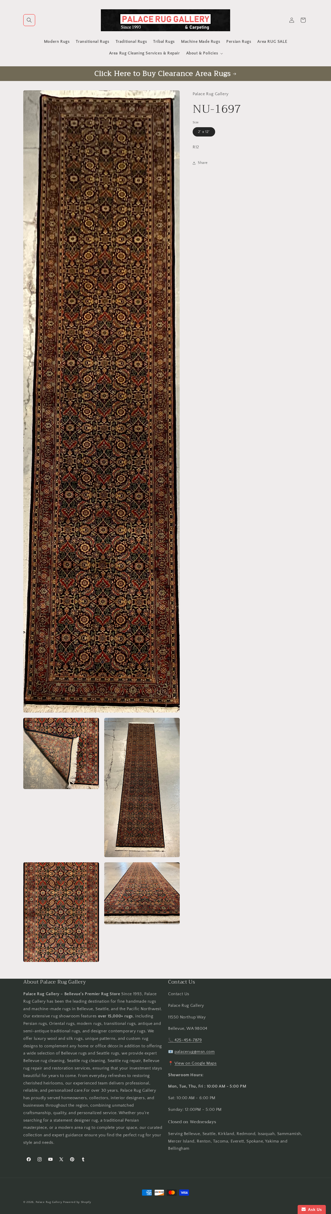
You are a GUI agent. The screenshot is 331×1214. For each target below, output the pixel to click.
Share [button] (203, 163)
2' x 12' (204, 132)
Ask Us (314, 1209)
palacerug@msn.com (195, 1051)
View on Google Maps (195, 1063)
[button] (29, 20)
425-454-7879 (188, 1040)
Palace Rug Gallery (49, 1202)
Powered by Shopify (77, 1202)
